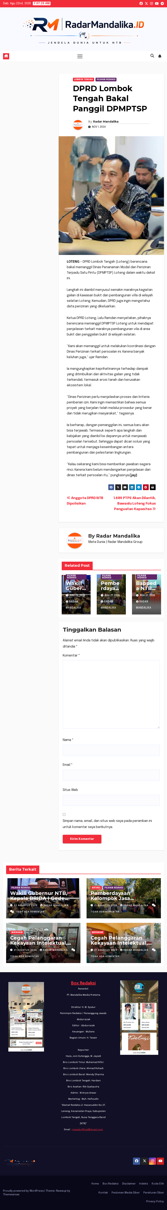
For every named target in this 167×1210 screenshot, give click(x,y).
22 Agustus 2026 (26, 905)
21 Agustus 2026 (106, 905)
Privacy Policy (155, 1201)
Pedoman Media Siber (126, 1192)
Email (68, 765)
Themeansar (11, 1194)
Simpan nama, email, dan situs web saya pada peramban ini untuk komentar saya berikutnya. (107, 824)
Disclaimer (129, 1183)
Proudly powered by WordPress (23, 1191)
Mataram (17, 932)
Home (95, 1183)
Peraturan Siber (153, 1192)
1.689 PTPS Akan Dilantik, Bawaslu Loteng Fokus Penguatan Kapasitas (134, 503)
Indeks (143, 1183)
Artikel (96, 888)
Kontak (103, 1192)
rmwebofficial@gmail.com (87, 1129)
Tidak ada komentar (29, 912)
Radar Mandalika (106, 121)
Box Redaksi (83, 983)
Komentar (71, 655)
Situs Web (70, 790)
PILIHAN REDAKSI (106, 80)
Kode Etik (158, 1183)
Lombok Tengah (83, 80)
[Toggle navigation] (80, 56)
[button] (152, 56)
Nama (68, 740)
